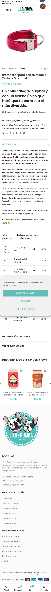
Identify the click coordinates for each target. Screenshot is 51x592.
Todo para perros (9, 508)
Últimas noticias (9, 523)
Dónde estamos (9, 518)
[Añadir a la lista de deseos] (20, 371)
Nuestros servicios (10, 503)
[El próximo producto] (47, 68)
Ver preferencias (25, 309)
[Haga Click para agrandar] (7, 58)
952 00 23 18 (17, 480)
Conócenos (7, 498)
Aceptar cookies (25, 293)
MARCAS (13, 69)
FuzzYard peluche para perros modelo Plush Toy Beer (13, 394)
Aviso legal (6, 561)
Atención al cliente (10, 536)
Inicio (4, 69)
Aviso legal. (34, 575)
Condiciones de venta (11, 541)
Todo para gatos (9, 513)
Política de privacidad (11, 551)
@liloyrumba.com (17, 484)
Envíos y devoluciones (12, 546)
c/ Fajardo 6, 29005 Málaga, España (18, 476)
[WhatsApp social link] (20, 133)
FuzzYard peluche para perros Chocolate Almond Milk (37, 394)
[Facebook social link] (10, 133)
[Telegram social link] (24, 133)
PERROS (43, 128)
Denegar (25, 301)
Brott (22, 69)
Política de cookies (10, 556)
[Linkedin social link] (17, 133)
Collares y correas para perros (15, 128)
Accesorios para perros (24, 125)
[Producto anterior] (41, 68)
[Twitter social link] (13, 133)
